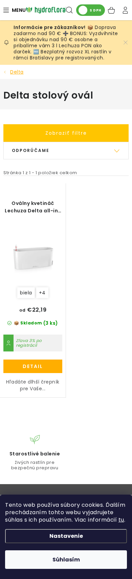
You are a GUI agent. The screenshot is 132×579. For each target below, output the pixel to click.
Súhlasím (66, 559)
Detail (33, 366)
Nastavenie (66, 536)
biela (26, 292)
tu (121, 520)
